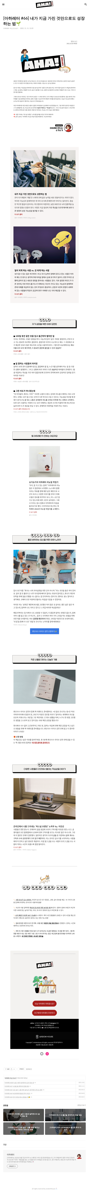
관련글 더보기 (81, 1105)
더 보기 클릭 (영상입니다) (21, 409)
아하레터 (10, 1154)
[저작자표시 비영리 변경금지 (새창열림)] (29, 1069)
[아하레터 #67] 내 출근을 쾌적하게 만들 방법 (17, 1086)
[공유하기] (11, 1069)
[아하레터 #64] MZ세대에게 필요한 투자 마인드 (17, 1093)
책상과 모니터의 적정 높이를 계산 (40, 907)
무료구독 (51, 1044)
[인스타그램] (47, 1053)
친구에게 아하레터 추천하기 (44, 1012)
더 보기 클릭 (33, 512)
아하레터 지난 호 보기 (10, 1078)
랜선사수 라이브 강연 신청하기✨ (44, 631)
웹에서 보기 (74, 41)
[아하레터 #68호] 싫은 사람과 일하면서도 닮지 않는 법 (19, 1083)
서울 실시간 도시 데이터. (24, 900)
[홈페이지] (41, 1053)
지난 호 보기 (44, 1044)
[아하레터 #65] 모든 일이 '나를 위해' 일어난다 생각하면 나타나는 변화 (23, 1090)
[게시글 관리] (14, 1069)
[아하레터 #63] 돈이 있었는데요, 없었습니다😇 (17, 1097)
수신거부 (38, 1044)
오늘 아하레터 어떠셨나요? (44, 1003)
